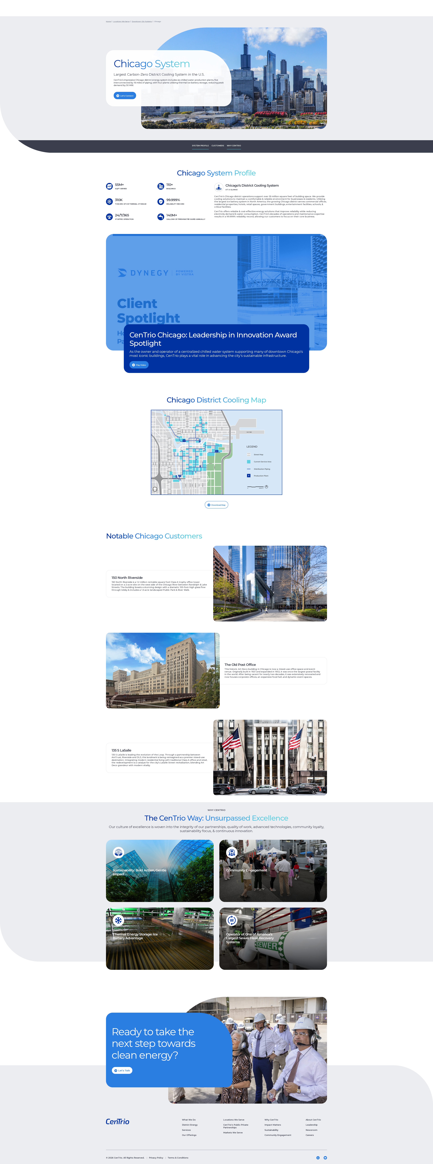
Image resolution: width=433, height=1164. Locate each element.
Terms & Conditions (178, 1158)
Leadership (312, 1125)
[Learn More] (162, 871)
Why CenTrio (271, 1120)
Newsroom (311, 1130)
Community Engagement (278, 1135)
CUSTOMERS (218, 146)
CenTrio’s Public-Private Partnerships (235, 1126)
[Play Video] (276, 939)
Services (186, 1130)
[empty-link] (318, 1157)
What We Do (189, 1120)
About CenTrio (313, 1120)
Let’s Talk (124, 1070)
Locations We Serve (121, 22)
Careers (310, 1135)
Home (108, 22)
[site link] (117, 1122)
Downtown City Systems (142, 22)
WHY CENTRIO (234, 146)
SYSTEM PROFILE (200, 146)
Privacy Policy (156, 1158)
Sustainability (271, 1130)
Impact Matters (273, 1125)
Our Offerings (189, 1135)
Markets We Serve (233, 1132)
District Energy (190, 1125)
